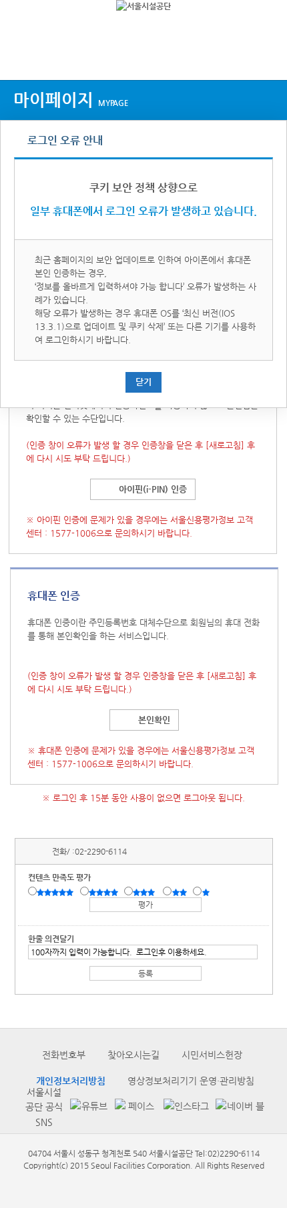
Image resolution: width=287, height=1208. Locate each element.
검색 (264, 55)
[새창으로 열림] (85, 1107)
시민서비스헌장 (212, 1054)
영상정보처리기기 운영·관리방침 (190, 1080)
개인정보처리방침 (70, 1080)
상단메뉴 (21, 55)
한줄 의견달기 (51, 938)
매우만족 (57, 892)
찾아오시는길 (133, 1054)
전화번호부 (63, 1054)
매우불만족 (207, 892)
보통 (146, 892)
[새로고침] (225, 445)
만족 (105, 892)
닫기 (143, 382)
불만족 (181, 892)
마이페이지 (70, 99)
